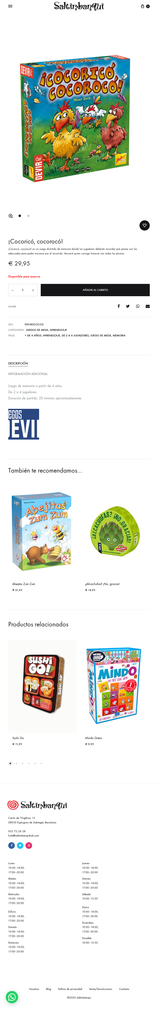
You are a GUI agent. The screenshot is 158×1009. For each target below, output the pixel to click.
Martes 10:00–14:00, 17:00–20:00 (16, 883)
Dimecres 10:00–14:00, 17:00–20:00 (16, 947)
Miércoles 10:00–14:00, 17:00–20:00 (16, 898)
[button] (10, 216)
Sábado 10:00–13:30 (90, 896)
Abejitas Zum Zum (23, 584)
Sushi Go (18, 738)
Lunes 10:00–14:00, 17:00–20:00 (16, 868)
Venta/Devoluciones (100, 989)
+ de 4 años (33, 335)
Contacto (124, 989)
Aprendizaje (58, 330)
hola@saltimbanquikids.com (23, 835)
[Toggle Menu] (10, 6)
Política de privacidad (70, 989)
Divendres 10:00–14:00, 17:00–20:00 (90, 927)
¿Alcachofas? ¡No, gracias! (102, 584)
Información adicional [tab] (28, 374)
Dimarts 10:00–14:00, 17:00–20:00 (16, 931)
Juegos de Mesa (37, 330)
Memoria (119, 335)
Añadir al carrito (95, 290)
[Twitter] (20, 845)
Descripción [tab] (18, 363)
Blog (48, 989)
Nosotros (34, 989)
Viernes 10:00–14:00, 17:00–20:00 (90, 883)
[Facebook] (11, 845)
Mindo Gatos (93, 738)
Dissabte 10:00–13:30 (90, 940)
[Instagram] (29, 845)
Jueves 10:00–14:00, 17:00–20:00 (90, 868)
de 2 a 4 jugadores (75, 335)
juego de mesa (100, 335)
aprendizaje (51, 335)
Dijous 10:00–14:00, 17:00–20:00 (90, 911)
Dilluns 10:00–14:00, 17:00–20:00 (16, 916)
